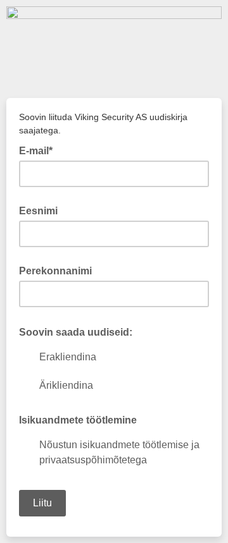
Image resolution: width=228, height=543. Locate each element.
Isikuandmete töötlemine (78, 420)
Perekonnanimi (55, 270)
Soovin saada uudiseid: (79, 331)
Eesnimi (38, 210)
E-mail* (39, 150)
